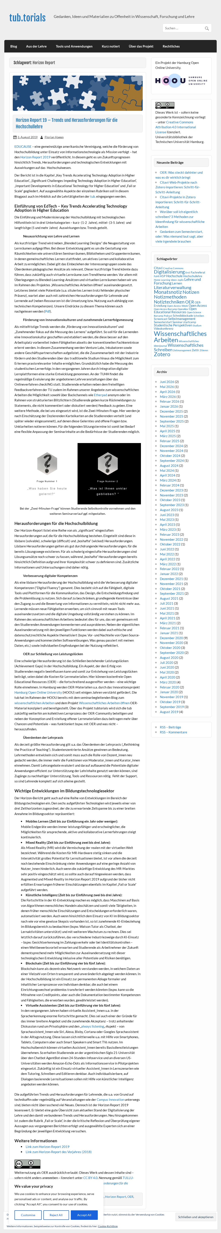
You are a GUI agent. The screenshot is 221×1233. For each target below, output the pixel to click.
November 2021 (171, 584)
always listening (92, 1026)
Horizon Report (115, 1196)
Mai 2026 (167, 387)
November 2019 (171, 697)
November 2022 (171, 539)
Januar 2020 (169, 692)
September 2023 (172, 505)
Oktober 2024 (170, 456)
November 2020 (171, 643)
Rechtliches (171, 46)
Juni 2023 (167, 515)
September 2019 (172, 707)
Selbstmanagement (182, 319)
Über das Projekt (141, 46)
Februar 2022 (169, 569)
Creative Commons (173, 268)
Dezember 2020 (171, 638)
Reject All (56, 1215)
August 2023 (169, 510)
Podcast (168, 315)
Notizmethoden (170, 297)
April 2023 (167, 524)
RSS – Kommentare (173, 732)
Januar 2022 (169, 574)
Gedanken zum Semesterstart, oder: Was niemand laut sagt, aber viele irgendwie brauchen (179, 236)
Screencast (160, 319)
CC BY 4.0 (90, 1178)
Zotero (162, 354)
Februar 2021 (169, 628)
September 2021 (172, 593)
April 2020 (167, 677)
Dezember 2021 (171, 579)
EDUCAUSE (23, 146)
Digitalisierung (169, 272)
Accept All (84, 1215)
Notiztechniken (169, 301)
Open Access (198, 305)
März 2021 (168, 623)
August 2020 (169, 657)
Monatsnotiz (168, 292)
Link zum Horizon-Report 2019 (48, 1147)
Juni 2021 (167, 608)
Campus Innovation (110, 1099)
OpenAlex (183, 309)
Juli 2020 (166, 662)
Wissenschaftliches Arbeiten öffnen (104, 703)
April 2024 (167, 475)
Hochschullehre (192, 276)
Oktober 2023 (170, 500)
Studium (197, 325)
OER (130, 1196)
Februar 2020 (169, 687)
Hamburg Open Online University (38, 692)
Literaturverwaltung (172, 287)
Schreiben (199, 315)
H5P (163, 276)
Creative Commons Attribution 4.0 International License (175, 127)
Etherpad (100, 395)
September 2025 (172, 421)
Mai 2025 (167, 426)
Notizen (191, 292)
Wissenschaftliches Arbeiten (180, 336)
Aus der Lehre (36, 46)
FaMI (156, 276)
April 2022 (167, 559)
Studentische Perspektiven (173, 325)
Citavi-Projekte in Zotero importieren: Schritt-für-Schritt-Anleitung (177, 202)
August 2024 (169, 465)
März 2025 (168, 436)
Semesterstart (163, 322)
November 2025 (171, 416)
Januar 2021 (169, 633)
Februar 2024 (169, 485)
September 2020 (172, 653)
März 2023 (168, 529)
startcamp (189, 322)
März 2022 (168, 564)
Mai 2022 (167, 554)
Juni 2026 (167, 382)
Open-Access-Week (177, 305)
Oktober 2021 (170, 589)
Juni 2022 (167, 549)
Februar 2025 (169, 441)
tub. (93, 196)
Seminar (177, 322)
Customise (28, 1215)
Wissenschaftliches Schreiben (179, 347)
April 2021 (167, 618)
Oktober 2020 (170, 648)
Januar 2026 (169, 406)
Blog (13, 46)
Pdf (47, 311)
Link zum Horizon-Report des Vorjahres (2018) (59, 1152)
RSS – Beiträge (170, 727)
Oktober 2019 (170, 702)
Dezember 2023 (171, 490)
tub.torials (27, 18)
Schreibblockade (183, 315)
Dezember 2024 (171, 446)
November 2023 (171, 495)
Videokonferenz (163, 328)
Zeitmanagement (182, 350)
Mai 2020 (167, 672)
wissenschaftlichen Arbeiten (34, 703)
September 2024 (172, 460)
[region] (56, 1201)
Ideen (174, 279)
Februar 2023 (169, 534)
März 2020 (168, 682)
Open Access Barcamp (165, 309)
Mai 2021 (167, 613)
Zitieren (204, 350)
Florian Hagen (54, 137)
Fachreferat (198, 272)
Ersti (187, 272)
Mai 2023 (167, 519)
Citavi (158, 268)
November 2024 (171, 451)
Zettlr (195, 350)
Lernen (177, 283)
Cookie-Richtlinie (108, 1226)
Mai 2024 (167, 470)
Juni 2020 (167, 667)
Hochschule (174, 276)
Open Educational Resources (175, 310)
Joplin (180, 279)
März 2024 (168, 480)
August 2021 (169, 598)
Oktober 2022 (170, 544)
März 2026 (168, 397)
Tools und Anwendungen (74, 46)
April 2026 (167, 392)
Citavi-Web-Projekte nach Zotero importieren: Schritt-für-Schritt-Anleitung (177, 187)
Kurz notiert (111, 46)
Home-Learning (162, 279)
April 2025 (167, 431)
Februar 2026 (169, 401)
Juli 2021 (166, 603)
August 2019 (169, 712)
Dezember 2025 (171, 411)
